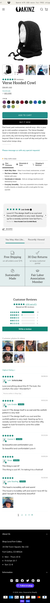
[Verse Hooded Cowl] (7, 70)
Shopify (34, 592)
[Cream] (17, 106)
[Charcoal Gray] (17, 102)
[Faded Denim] (8, 106)
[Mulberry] (4, 102)
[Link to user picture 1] (7, 502)
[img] (7, 376)
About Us (6, 534)
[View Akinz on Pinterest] (33, 580)
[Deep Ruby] (22, 102)
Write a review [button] (25, 329)
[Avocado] (13, 106)
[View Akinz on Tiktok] (17, 580)
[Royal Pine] (31, 102)
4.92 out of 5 (31, 304)
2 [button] (22, 515)
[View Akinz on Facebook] (22, 580)
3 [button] (25, 515)
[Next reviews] (45, 215)
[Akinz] (25, 9)
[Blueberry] (35, 102)
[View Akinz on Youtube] (38, 580)
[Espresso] (13, 102)
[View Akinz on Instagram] (11, 580)
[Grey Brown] (4, 106)
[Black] (8, 102)
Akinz (21, 592)
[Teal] (39, 102)
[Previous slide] (5, 198)
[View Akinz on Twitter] (27, 580)
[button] (41, 9)
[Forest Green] (44, 102)
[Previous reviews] (4, 215)
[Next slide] (45, 198)
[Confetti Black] (26, 102)
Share (9, 229)
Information (7, 572)
